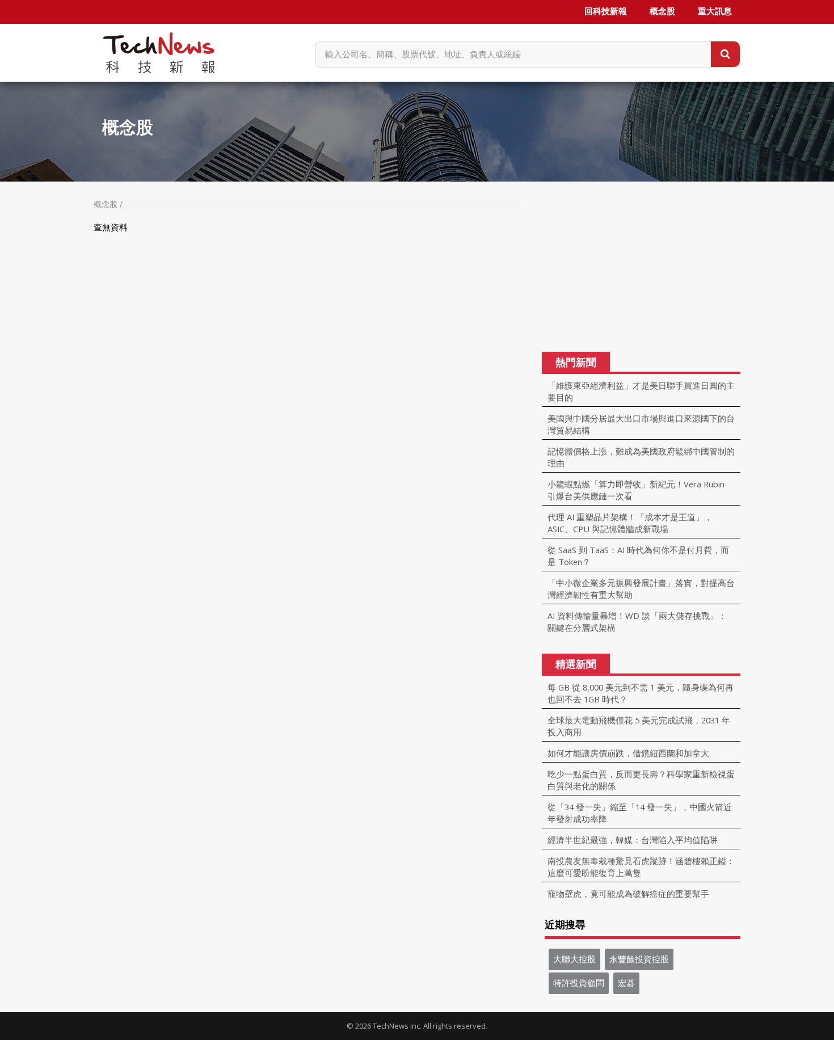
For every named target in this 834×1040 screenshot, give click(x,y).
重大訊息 (715, 11)
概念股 (662, 11)
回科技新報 (605, 11)
